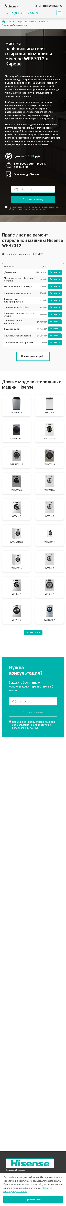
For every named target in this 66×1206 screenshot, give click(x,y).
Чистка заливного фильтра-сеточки (19, 279)
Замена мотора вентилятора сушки (19, 314)
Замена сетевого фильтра (17, 293)
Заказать (55, 272)
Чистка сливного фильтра (18, 286)
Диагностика (11, 272)
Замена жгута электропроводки (13, 300)
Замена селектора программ (19, 342)
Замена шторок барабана (17, 335)
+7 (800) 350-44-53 (23, 13)
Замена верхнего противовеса (13, 321)
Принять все (33, 1199)
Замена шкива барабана (16, 307)
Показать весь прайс (33, 356)
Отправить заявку (33, 199)
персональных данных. (35, 209)
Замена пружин (12, 329)
